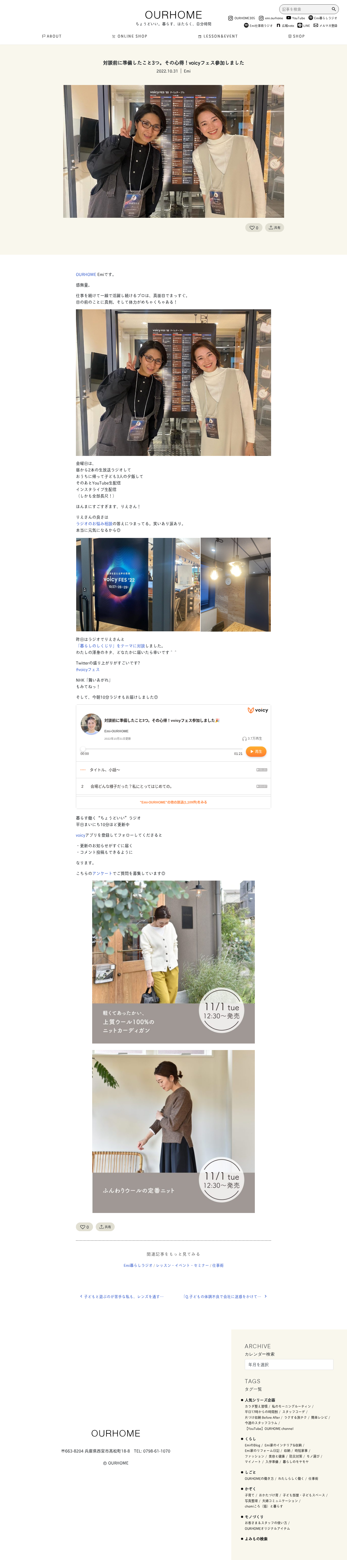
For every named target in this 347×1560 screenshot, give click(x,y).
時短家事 (301, 1450)
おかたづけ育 (268, 1495)
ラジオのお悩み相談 (94, 523)
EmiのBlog (252, 1445)
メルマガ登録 (328, 25)
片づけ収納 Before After (262, 1417)
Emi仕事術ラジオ (261, 25)
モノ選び (313, 1456)
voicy (80, 835)
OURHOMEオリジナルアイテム (267, 1528)
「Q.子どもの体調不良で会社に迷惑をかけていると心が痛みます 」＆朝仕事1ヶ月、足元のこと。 (226, 1296)
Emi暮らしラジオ (325, 17)
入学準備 (271, 1461)
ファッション (254, 1456)
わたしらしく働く (291, 1478)
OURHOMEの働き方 (259, 1478)
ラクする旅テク (295, 1417)
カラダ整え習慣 (256, 1406)
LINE (306, 25)
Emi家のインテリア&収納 (283, 1445)
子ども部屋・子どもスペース (304, 1495)
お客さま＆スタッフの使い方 (266, 1522)
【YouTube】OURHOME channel (269, 1428)
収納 (287, 1450)
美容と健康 (277, 1456)
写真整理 (251, 1500)
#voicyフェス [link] (88, 669)
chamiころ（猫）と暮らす (264, 1506)
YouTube (298, 17)
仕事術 (218, 1265)
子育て (250, 1495)
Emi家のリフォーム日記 (262, 1450)
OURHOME (86, 274)
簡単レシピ (319, 1417)
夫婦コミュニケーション (280, 1500)
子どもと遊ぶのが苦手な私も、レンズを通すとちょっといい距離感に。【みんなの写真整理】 (129, 1296)
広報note (288, 25)
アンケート (102, 873)
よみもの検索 (256, 1538)
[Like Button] (252, 227)
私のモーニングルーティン (291, 1406)
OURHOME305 (244, 17)
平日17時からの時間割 (261, 1411)
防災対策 (295, 1456)
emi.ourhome (274, 17)
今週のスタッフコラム (261, 1422)
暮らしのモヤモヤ (296, 1461)
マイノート (253, 1461)
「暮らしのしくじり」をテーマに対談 (110, 645)
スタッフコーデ (293, 1411)
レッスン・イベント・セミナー (182, 1265)
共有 (277, 227)
